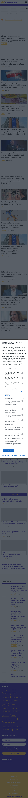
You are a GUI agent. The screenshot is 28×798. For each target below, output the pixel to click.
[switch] (22, 373)
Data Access (14, 455)
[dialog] (14, 399)
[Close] (25, 342)
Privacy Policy (22, 455)
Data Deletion (5, 455)
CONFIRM (8, 450)
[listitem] (14, 369)
